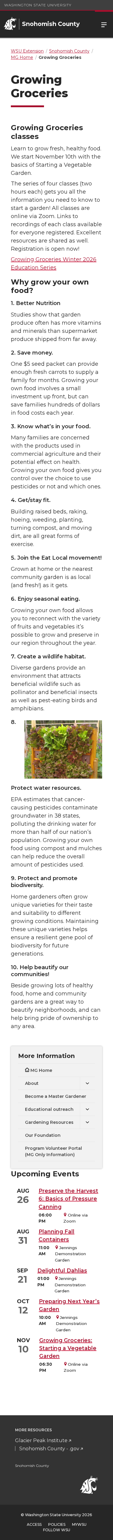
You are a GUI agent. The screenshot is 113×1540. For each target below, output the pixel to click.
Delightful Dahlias (62, 1270)
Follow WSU (56, 1530)
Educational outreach (49, 1109)
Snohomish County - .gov (49, 1449)
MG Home (41, 1070)
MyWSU (79, 1524)
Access (34, 1524)
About (32, 1083)
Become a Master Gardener (55, 1096)
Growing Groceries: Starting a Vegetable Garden (67, 1348)
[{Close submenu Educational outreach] (87, 1109)
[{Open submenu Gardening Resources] (87, 1122)
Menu (104, 24)
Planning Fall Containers (56, 1235)
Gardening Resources (49, 1122)
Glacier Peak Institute (41, 1440)
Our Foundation (43, 1135)
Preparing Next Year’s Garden (69, 1305)
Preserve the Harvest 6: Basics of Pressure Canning (68, 1199)
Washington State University (37, 5)
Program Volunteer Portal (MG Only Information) (53, 1151)
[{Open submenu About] (87, 1083)
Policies (56, 1524)
